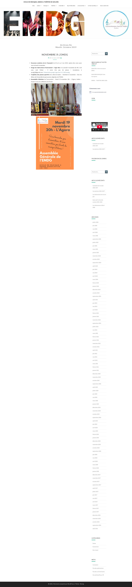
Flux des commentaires (99, 571)
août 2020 (95, 387)
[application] (99, 126)
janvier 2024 (96, 286)
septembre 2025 (97, 239)
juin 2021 (95, 353)
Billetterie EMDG (71, 5)
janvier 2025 (96, 252)
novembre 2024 (97, 256)
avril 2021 (95, 360)
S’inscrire (61, 5)
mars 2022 (95, 333)
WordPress (71, 584)
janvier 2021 (96, 370)
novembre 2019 (97, 411)
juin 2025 (95, 246)
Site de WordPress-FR (98, 575)
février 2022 (96, 336)
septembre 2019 (97, 417)
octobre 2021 (96, 347)
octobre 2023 (96, 293)
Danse (38, 5)
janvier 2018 (96, 471)
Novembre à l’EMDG (55, 54)
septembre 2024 (97, 262)
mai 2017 (95, 498)
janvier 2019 (96, 437)
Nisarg (82, 584)
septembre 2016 (97, 525)
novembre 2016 (97, 518)
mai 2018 (95, 458)
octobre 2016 (96, 522)
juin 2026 (95, 225)
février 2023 (96, 313)
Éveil (33, 5)
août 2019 (95, 421)
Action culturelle (92, 5)
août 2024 (95, 266)
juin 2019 (95, 424)
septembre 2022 (97, 323)
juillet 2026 (95, 222)
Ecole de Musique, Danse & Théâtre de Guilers (41, 2)
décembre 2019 (96, 407)
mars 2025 (95, 249)
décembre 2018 (96, 441)
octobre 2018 (96, 448)
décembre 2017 (96, 474)
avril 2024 (95, 276)
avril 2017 (95, 501)
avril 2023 (95, 309)
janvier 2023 (96, 316)
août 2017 (95, 488)
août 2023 (95, 299)
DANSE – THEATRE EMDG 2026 (99, 80)
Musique (46, 5)
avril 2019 (95, 427)
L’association (81, 5)
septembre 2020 (97, 384)
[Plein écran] (106, 130)
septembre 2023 (97, 296)
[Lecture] (93, 130)
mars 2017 (95, 505)
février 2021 (96, 367)
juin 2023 (95, 303)
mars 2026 (95, 235)
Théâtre (53, 5)
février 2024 (96, 283)
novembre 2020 (97, 377)
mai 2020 (95, 397)
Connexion (95, 565)
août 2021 (95, 350)
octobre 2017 (96, 481)
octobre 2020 (96, 380)
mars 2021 (95, 363)
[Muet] (104, 130)
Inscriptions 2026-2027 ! (99, 149)
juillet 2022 (95, 326)
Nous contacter (104, 5)
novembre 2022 (97, 320)
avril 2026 (95, 232)
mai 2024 (95, 272)
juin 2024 (95, 269)
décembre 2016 (96, 515)
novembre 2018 (97, 444)
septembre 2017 (97, 485)
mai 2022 (95, 330)
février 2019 (96, 434)
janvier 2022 (96, 340)
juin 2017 (95, 495)
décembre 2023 (96, 289)
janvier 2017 (96, 511)
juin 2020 (95, 394)
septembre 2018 (97, 451)
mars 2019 (95, 431)
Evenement (96, 546)
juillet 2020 (95, 390)
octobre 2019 (96, 414)
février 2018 (96, 468)
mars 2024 (95, 279)
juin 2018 (95, 454)
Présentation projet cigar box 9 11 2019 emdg (57, 72)
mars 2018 (95, 464)
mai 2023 (95, 306)
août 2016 (95, 528)
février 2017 (96, 508)
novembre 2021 (97, 343)
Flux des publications (98, 568)
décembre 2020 (96, 373)
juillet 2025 (95, 242)
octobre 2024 (96, 259)
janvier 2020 (96, 404)
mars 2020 (95, 400)
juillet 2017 (95, 491)
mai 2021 (95, 357)
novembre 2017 (97, 478)
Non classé (95, 550)
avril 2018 (95, 461)
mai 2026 (95, 229)
